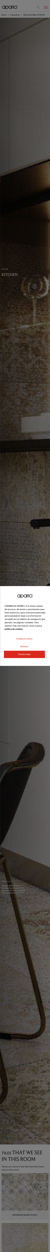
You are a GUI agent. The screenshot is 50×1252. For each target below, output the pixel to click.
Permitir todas (24, 654)
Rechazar (24, 646)
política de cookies (14, 629)
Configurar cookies (24, 639)
